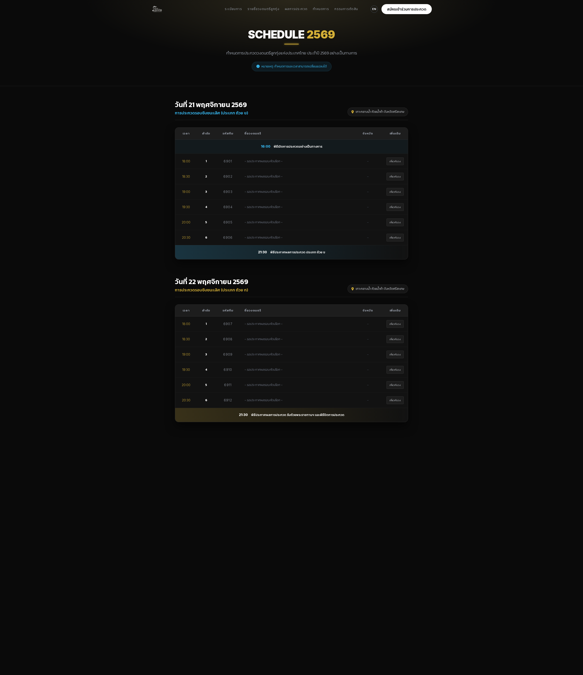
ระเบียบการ (233, 9)
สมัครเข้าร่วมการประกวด (406, 9)
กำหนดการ (321, 9)
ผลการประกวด (296, 9)
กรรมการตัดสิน (346, 9)
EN (374, 9)
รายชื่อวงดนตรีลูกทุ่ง (263, 9)
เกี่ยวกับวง (395, 161)
